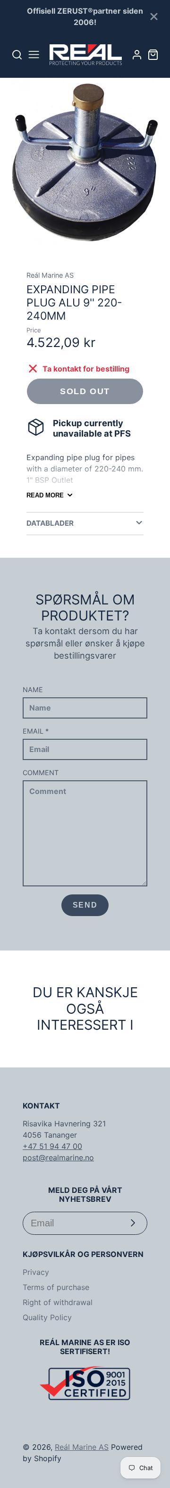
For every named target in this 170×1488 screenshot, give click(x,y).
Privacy (36, 1272)
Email (36, 731)
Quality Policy (47, 1317)
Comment (41, 773)
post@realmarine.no (58, 1157)
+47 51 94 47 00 (52, 1146)
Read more (45, 495)
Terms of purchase (56, 1287)
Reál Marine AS (82, 1447)
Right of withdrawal (58, 1302)
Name (33, 690)
